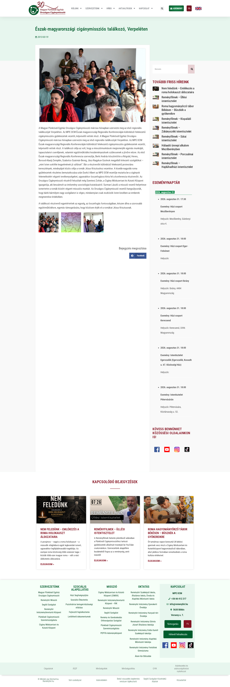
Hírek (109, 8)
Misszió (112, 586)
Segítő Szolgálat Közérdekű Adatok (154, 680)
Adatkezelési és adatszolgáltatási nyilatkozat (181, 668)
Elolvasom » (47, 564)
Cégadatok (48, 668)
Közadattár (181, 680)
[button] (162, 8)
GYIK (155, 668)
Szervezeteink (92, 8)
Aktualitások (125, 8)
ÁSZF (75, 668)
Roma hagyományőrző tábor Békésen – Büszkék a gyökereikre (178, 110)
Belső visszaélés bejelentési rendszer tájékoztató (128, 680)
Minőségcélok (101, 668)
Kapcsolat (144, 8)
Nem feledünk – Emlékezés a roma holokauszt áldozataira (59, 533)
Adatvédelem (101, 680)
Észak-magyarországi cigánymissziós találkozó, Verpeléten (91, 29)
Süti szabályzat (75, 680)
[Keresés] (191, 69)
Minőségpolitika (128, 668)
